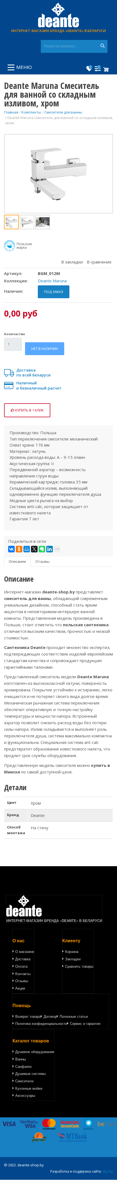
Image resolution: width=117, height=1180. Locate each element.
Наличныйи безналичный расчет (38, 385)
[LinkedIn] (49, 549)
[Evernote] (42, 549)
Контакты (22, 974)
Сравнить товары (79, 966)
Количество (14, 334)
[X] (34, 549)
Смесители (24, 1081)
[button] (53, 291)
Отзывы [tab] (42, 561)
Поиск (102, 46)
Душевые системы (30, 1073)
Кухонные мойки (28, 1088)
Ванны (20, 1059)
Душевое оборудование (34, 1051)
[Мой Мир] (26, 549)
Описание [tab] (17, 561)
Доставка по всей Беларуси (33, 372)
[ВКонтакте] (11, 549)
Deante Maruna (52, 280)
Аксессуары (25, 1095)
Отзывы (21, 981)
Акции (20, 988)
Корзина (71, 951)
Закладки (73, 959)
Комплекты (31, 112)
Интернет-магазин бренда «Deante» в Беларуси (58, 30)
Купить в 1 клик (29, 410)
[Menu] (7, 67)
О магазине (24, 951)
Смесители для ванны (63, 112)
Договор (50, 1016)
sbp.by (107, 1171)
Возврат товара (28, 1016)
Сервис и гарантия (85, 1023)
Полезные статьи (74, 1016)
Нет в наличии (44, 348)
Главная (11, 112)
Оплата (21, 966)
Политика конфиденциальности (41, 1023)
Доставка (22, 959)
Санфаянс (23, 1066)
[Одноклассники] (19, 549)
